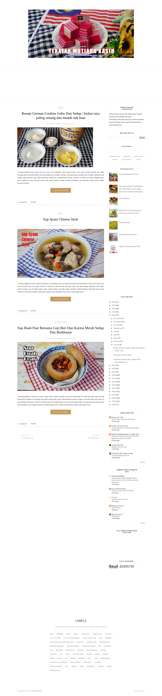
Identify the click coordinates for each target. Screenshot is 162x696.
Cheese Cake (85, 634)
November (118, 322)
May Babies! (116, 516)
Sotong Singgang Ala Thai (128, 174)
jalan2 (59, 658)
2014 (114, 388)
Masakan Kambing (73, 646)
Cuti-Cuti (108, 634)
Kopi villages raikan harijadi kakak (123, 419)
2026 (114, 302)
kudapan (82, 658)
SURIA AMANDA (118, 476)
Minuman (107, 646)
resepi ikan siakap (56, 666)
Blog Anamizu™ (117, 514)
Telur (67, 654)
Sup (61, 654)
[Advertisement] (81, 85)
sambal (74, 666)
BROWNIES (60, 634)
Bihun (68, 634)
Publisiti (80, 650)
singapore (90, 666)
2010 (114, 401)
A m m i (114, 497)
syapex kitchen (117, 445)
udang (109, 666)
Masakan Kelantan (88, 646)
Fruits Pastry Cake (89, 638)
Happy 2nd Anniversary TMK (129, 246)
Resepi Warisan (92, 650)
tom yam (100, 666)
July (115, 331)
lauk (96, 658)
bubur (89, 654)
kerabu (72, 658)
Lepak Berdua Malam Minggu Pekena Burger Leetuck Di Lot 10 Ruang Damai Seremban (125, 480)
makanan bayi (105, 658)
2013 (114, 391)
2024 (114, 308)
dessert (105, 654)
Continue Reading (60, 193)
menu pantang (75, 662)
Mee (99, 646)
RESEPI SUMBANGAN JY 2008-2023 (125, 434)
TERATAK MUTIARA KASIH (122, 453)
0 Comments (22, 314)
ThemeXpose (36, 691)
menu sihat (88, 662)
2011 (114, 398)
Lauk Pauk (80, 642)
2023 (114, 312)
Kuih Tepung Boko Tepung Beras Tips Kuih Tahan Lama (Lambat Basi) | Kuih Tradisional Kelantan (131, 189)
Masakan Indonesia (56, 646)
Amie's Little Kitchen (120, 426)
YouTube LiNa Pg (78, 654)
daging (97, 654)
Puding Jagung (124, 222)
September (118, 328)
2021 (114, 365)
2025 (114, 305)
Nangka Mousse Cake (119, 447)
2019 (114, 372)
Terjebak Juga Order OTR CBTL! (123, 491)
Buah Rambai (116, 508)
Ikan (100, 638)
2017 (114, 378)
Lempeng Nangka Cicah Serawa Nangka (125, 428)
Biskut (60, 107)
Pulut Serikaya (124, 198)
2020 (114, 368)
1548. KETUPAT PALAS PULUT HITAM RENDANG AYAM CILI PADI (125, 437)
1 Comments (22, 205)
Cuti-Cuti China (55, 638)
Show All (142, 462)
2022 (114, 315)
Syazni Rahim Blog (119, 489)
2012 (114, 395)
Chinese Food (60, 325)
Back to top (139, 691)
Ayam (60, 216)
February (117, 341)
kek (66, 658)
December (118, 318)
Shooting (53, 654)
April (115, 335)
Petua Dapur (70, 650)
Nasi (51, 650)
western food (55, 670)
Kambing (108, 638)
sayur (82, 666)
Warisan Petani (118, 506)
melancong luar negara (58, 662)
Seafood (103, 650)
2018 (114, 375)
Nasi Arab (59, 650)
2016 (114, 382)
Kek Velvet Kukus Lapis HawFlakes (61, 642)
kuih (89, 658)
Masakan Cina (91, 642)
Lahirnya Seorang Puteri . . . (129, 234)
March (116, 338)
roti (66, 666)
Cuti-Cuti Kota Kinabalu (72, 638)
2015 (114, 385)
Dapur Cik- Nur (117, 417)
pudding (98, 662)
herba (52, 658)
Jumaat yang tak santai (119, 499)
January (117, 345)
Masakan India (105, 642)
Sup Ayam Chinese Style (60, 222)
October (117, 325)
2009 (114, 405)
